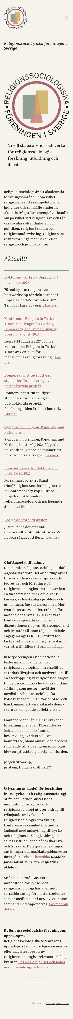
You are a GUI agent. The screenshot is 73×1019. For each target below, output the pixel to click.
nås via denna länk (20, 730)
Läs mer (51, 305)
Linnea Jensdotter (57, 1003)
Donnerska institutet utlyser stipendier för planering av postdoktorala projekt (27, 380)
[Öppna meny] (66, 17)
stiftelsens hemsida (33, 856)
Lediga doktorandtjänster (25, 519)
